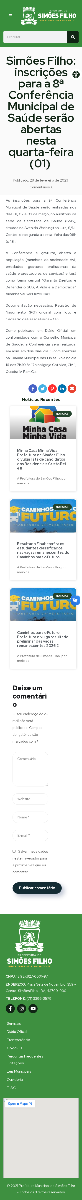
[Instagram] (21, 1008)
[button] (11, 16)
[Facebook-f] (10, 1008)
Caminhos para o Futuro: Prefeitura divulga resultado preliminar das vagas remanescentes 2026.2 (42, 639)
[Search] (73, 37)
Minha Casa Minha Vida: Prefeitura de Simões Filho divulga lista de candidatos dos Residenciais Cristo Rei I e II (42, 459)
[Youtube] (33, 1008)
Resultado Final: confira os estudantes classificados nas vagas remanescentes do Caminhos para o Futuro (43, 550)
